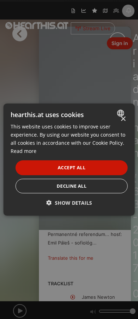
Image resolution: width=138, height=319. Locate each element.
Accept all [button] (71, 167)
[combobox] (121, 112)
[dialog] (69, 159)
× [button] (123, 118)
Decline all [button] (71, 186)
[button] (69, 203)
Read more (23, 151)
